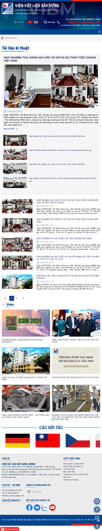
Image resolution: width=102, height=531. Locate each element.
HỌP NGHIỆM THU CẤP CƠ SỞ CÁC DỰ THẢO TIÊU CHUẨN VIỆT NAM (67, 220)
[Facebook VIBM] (97, 509)
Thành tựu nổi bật (70, 480)
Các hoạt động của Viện (12, 490)
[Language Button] (36, 22)
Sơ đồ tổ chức (69, 469)
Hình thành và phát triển (73, 464)
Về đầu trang (90, 520)
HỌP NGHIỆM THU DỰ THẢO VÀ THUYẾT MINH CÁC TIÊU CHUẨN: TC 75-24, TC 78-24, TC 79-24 (68, 257)
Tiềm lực (67, 477)
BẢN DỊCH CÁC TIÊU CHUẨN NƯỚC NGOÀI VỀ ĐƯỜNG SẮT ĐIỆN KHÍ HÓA (68, 277)
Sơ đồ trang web (9, 477)
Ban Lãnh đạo (69, 472)
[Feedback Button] (97, 518)
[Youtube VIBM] (97, 501)
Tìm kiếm (20, 22)
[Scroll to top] (97, 526)
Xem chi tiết (9, 129)
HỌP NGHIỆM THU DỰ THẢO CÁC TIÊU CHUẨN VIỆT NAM (64, 238)
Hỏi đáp (51, 22)
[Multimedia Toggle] (3, 305)
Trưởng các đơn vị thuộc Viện (75, 474)
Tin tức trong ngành (10, 493)
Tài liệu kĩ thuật (10, 38)
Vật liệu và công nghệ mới (13, 496)
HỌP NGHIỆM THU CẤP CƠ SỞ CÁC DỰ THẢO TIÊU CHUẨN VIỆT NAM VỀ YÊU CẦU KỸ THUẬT (67, 201)
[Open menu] (99, 32)
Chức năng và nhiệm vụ (73, 466)
